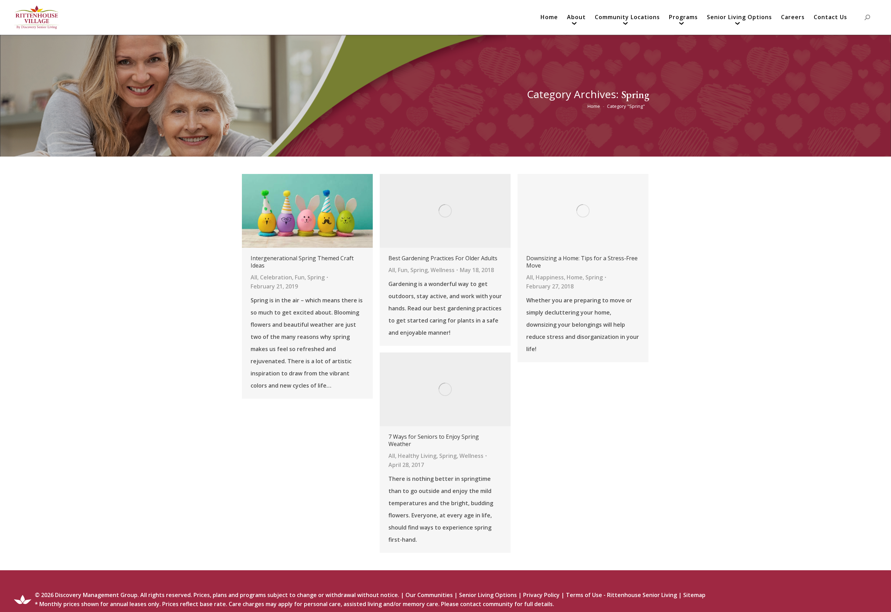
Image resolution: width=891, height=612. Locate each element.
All (254, 277)
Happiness (550, 277)
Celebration (276, 277)
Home (575, 277)
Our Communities (429, 595)
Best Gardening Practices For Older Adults (442, 258)
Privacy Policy (541, 595)
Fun (300, 277)
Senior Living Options (488, 595)
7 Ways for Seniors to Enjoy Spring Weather (433, 440)
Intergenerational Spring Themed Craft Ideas (302, 262)
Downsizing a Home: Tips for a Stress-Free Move (582, 262)
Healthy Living (417, 456)
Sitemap (694, 595)
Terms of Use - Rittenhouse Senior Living (621, 595)
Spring (316, 277)
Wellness (443, 270)
